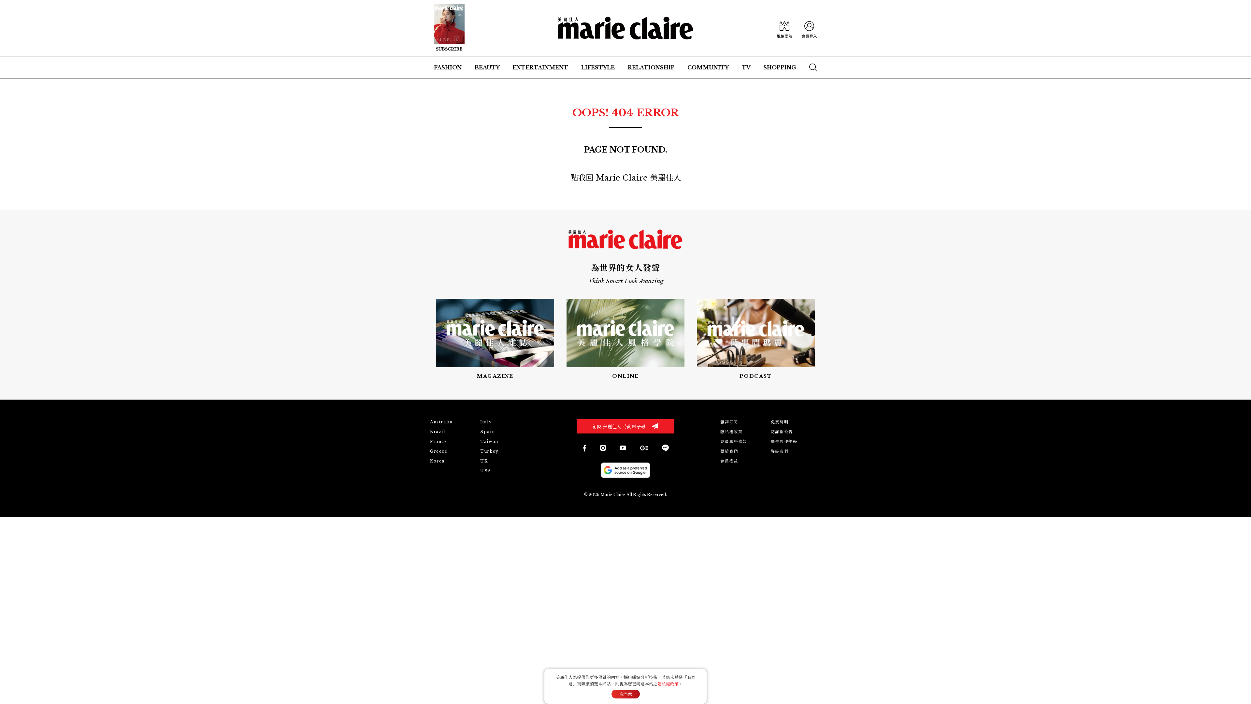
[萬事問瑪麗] (756, 339)
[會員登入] (809, 28)
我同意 (625, 694)
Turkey (489, 451)
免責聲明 (779, 421)
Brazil (437, 431)
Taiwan (489, 441)
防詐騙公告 (782, 431)
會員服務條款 (733, 441)
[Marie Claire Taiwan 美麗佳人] (603, 448)
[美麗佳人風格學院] (784, 28)
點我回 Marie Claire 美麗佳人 (625, 178)
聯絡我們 (779, 451)
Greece (439, 451)
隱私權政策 (731, 431)
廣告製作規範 (784, 441)
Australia (441, 421)
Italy (486, 421)
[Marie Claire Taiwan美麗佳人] (622, 447)
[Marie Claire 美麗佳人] (625, 28)
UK (484, 461)
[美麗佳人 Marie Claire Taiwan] (584, 448)
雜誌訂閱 (729, 421)
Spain (487, 431)
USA (485, 470)
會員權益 (729, 461)
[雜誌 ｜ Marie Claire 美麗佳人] (449, 28)
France (438, 441)
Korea (437, 461)
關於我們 (729, 451)
